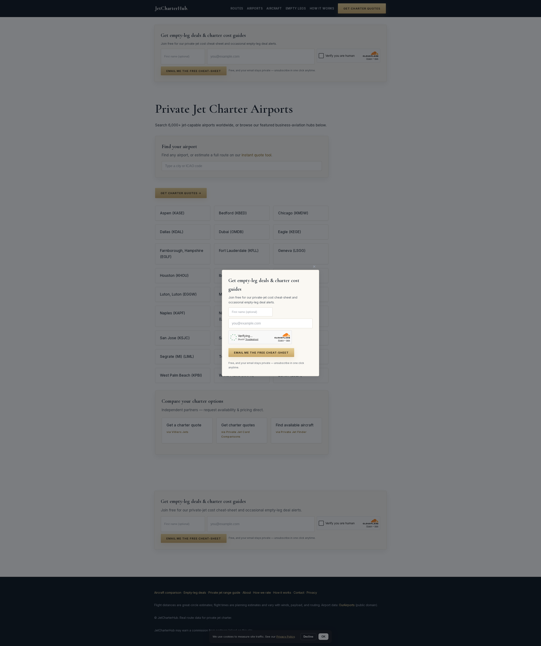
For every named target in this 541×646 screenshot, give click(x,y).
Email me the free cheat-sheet (261, 352)
